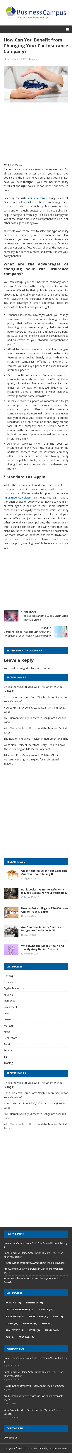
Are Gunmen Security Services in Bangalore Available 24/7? (42, 928)
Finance (8, 994)
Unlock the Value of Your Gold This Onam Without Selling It (44, 872)
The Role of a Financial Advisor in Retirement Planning (36, 738)
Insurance (9, 1000)
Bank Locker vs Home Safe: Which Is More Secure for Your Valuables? (44, 891)
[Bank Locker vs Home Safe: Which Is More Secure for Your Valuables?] (11, 897)
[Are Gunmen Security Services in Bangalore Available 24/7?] (11, 934)
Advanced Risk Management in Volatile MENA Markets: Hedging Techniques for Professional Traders (31, 759)
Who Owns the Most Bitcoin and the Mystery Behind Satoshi (42, 947)
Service (8, 1050)
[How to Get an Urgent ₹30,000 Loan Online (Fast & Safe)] (11, 915)
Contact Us (11, 1437)
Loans (7, 1019)
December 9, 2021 (16, 59)
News (7, 1032)
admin (34, 59)
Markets (8, 1025)
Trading (8, 1063)
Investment (10, 1007)
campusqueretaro (58, 1448)
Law (6, 1013)
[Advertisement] (38, 132)
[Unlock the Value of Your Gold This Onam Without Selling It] (11, 878)
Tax (6, 1056)
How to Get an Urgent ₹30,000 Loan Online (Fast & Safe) (44, 909)
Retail (7, 1044)
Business (9, 982)
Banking (8, 976)
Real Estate (10, 1038)
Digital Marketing (14, 988)
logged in (25, 668)
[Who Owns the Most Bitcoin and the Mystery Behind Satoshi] (11, 953)
